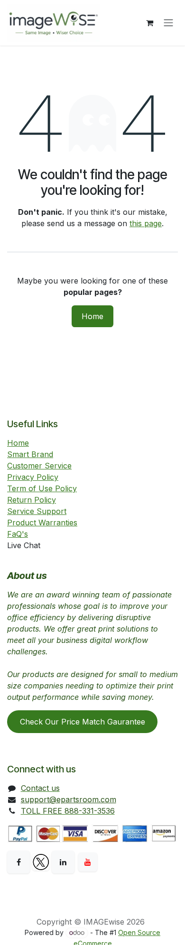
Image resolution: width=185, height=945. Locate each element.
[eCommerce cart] (149, 22)
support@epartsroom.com (68, 799)
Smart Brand (30, 454)
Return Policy (31, 500)
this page (146, 223)
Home (92, 316)
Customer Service (39, 465)
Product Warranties (42, 522)
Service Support (36, 511)
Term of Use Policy (42, 488)
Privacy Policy (32, 477)
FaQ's (17, 534)
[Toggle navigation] (168, 23)
